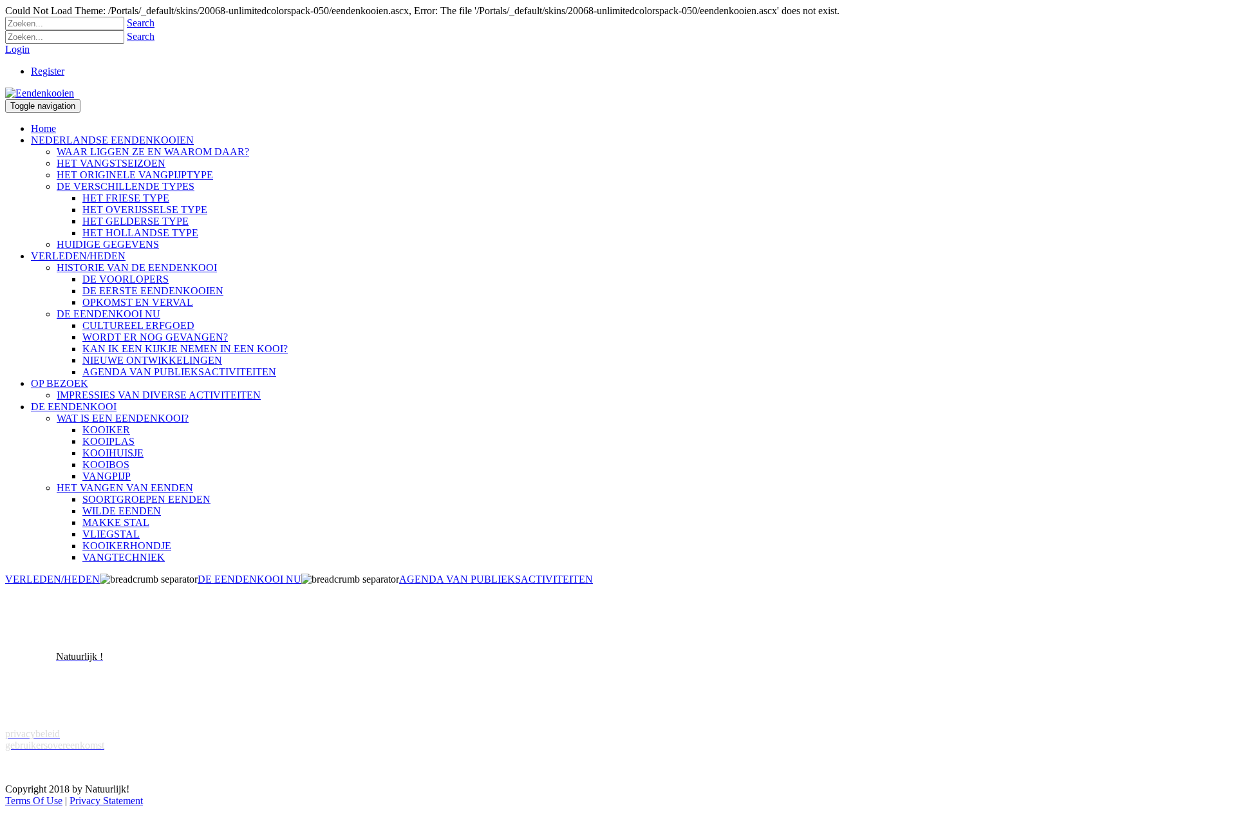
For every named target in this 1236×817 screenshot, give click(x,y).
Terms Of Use (33, 800)
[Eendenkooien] (39, 93)
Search (140, 22)
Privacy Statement (106, 800)
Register (47, 71)
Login (17, 49)
